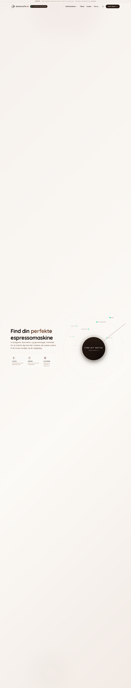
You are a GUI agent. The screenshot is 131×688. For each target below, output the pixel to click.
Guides (89, 6)
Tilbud (82, 6)
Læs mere (93, 1)
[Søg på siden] (103, 6)
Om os (96, 6)
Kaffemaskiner (71, 6)
